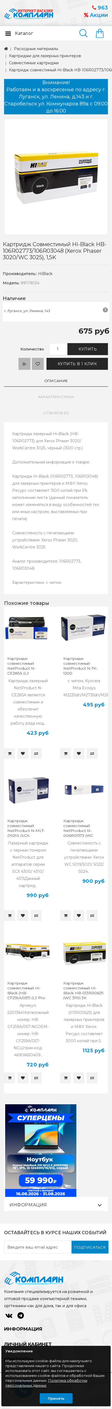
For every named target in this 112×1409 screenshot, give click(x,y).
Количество (32, 349)
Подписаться (90, 1247)
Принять (56, 1398)
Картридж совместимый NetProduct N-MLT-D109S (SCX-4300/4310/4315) (26, 830)
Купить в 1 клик (77, 363)
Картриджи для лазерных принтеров (45, 55)
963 (102, 8)
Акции (98, 15)
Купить (88, 349)
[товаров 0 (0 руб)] (101, 34)
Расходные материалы (36, 48)
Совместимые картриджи (34, 62)
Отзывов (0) (56, 413)
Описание (56, 381)
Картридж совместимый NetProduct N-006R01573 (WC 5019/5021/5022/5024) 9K (82, 833)
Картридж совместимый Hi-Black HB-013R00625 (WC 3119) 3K (83, 990)
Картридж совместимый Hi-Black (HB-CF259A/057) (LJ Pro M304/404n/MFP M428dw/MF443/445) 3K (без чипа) (27, 998)
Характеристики (56, 397)
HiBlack (45, 273)
